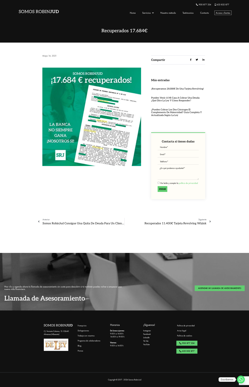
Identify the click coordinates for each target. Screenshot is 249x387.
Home (133, 12)
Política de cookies (184, 335)
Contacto (204, 12)
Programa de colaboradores (89, 340)
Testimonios (188, 12)
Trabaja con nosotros (86, 335)
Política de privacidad (186, 325)
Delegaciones (83, 330)
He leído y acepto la (179, 182)
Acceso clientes (223, 12)
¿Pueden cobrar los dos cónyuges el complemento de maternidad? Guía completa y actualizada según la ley (176, 112)
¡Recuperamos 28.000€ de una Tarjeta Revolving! (177, 88)
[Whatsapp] (241, 379)
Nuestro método (168, 12)
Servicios (146, 12)
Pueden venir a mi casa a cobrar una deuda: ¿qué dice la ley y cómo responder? (175, 99)
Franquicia (82, 325)
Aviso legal (181, 330)
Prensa (80, 350)
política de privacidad (188, 182)
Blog (79, 345)
